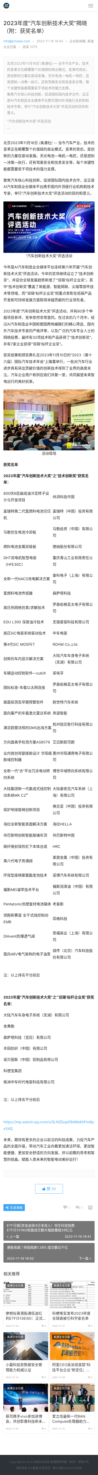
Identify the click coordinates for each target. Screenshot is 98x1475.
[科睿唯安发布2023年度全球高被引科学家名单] (72, 1295)
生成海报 (16, 1207)
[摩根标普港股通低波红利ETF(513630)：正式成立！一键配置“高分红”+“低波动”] (25, 1295)
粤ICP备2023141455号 (67, 1468)
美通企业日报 (15, 1285)
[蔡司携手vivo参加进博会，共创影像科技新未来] (25, 1398)
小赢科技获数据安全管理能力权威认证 (24, 1367)
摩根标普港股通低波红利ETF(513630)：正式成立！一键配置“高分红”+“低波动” (25, 1316)
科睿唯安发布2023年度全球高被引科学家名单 (71, 1316)
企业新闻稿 (77, 41)
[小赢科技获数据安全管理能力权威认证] (25, 1346)
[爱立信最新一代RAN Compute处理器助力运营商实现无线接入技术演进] (72, 1398)
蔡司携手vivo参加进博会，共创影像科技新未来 (24, 1419)
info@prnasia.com (16, 41)
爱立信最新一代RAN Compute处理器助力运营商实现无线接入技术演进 (71, 1419)
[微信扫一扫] (90, 1207)
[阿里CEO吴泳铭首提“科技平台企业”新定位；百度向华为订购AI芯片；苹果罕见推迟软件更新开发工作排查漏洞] (72, 1346)
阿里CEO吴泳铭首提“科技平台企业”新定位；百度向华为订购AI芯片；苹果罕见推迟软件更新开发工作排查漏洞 (72, 1368)
